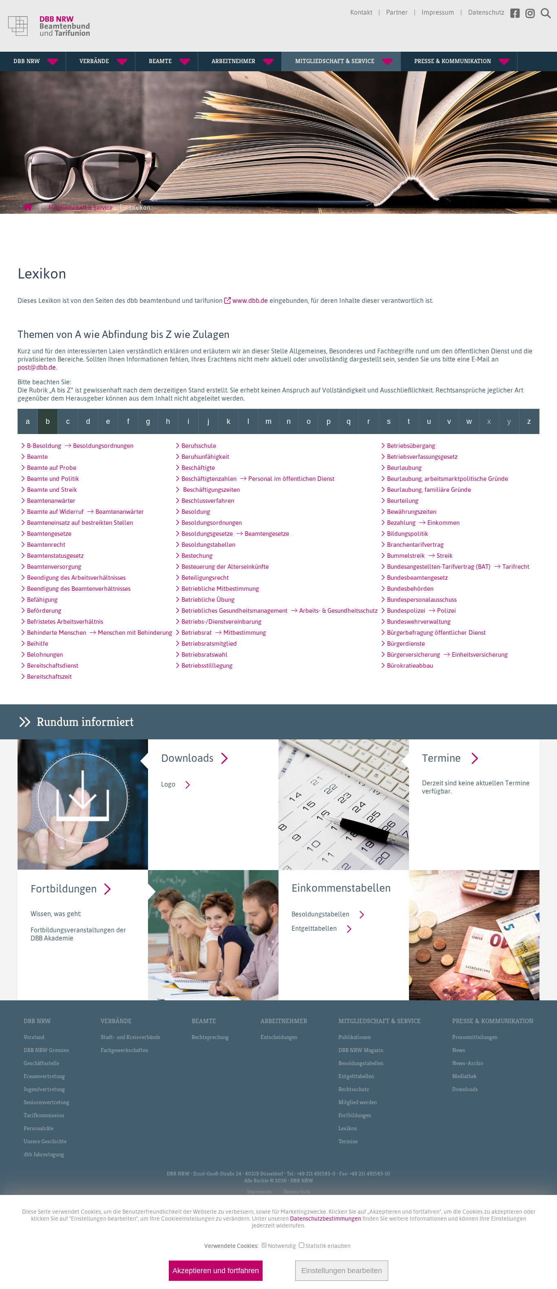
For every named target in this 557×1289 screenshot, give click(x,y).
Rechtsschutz (353, 1089)
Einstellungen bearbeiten (341, 1271)
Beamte (37, 456)
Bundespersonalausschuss (422, 599)
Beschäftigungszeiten (210, 489)
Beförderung (44, 610)
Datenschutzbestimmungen (326, 1218)
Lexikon (347, 1128)
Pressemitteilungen (474, 1037)
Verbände (116, 1021)
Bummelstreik (420, 555)
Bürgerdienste (406, 643)
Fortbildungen (64, 888)
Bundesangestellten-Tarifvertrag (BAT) (458, 566)
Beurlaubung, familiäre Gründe (429, 489)
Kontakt (361, 12)
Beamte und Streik (52, 489)
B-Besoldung (80, 445)
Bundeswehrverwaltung (419, 621)
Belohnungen (45, 654)
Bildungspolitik (407, 533)
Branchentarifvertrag (415, 544)
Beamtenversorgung (54, 566)
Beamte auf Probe (51, 467)
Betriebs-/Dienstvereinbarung (221, 621)
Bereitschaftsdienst (52, 665)
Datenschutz (486, 12)
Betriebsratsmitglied (209, 643)
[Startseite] (28, 207)
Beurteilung (402, 500)
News (458, 1050)
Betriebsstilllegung (206, 665)
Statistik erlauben (328, 1245)
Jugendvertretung (44, 1089)
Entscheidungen (279, 1037)
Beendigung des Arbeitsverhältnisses (76, 577)
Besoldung (195, 511)
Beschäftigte (198, 467)
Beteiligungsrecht (205, 577)
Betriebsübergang (411, 445)
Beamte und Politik (53, 478)
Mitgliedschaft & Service (81, 207)
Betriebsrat (223, 632)
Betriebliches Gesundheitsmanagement (279, 610)
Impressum (438, 12)
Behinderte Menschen (99, 632)
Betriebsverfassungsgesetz (422, 456)
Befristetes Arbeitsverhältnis (65, 621)
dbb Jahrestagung (44, 1154)
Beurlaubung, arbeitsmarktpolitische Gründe (447, 478)
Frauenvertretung (44, 1076)
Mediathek (464, 1076)
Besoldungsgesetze (235, 533)
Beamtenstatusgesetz (55, 555)
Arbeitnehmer (284, 1021)
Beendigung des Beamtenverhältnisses (78, 588)
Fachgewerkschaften (124, 1050)
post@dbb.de (37, 367)
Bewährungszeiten (411, 511)
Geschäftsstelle (41, 1063)
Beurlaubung (404, 467)
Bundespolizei (421, 610)
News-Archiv (468, 1063)
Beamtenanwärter (51, 500)
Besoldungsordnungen (211, 522)
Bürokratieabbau (410, 665)
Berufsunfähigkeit (205, 456)
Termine (441, 757)
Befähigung (42, 599)
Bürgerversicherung (447, 654)
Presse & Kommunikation (492, 1021)
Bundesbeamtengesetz (417, 577)
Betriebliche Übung (207, 599)
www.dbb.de (250, 300)
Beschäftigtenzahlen (257, 478)
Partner (397, 12)
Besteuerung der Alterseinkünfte (225, 566)
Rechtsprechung (210, 1037)
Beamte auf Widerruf (85, 511)
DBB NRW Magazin (360, 1050)
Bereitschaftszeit (49, 676)
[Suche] (543, 13)
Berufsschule (198, 445)
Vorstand (34, 1037)
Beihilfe (37, 643)
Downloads (187, 757)
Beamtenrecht (46, 544)
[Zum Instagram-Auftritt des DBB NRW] (527, 13)
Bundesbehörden (410, 588)
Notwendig (282, 1245)
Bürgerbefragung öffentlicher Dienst (436, 632)
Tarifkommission (44, 1115)
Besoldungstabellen (208, 544)
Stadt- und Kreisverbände (130, 1037)
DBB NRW (37, 1021)
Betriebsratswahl (204, 654)
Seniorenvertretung (46, 1102)
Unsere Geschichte (45, 1141)
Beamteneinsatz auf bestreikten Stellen (80, 522)
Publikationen (354, 1037)
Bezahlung (423, 522)
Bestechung (196, 555)
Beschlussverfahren (207, 500)
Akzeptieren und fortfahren (215, 1271)
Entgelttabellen (314, 928)
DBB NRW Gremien (46, 1050)
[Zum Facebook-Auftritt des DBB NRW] (511, 13)
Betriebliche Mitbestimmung (220, 588)
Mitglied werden (357, 1102)
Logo (168, 784)
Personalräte (38, 1128)
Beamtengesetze (49, 533)
